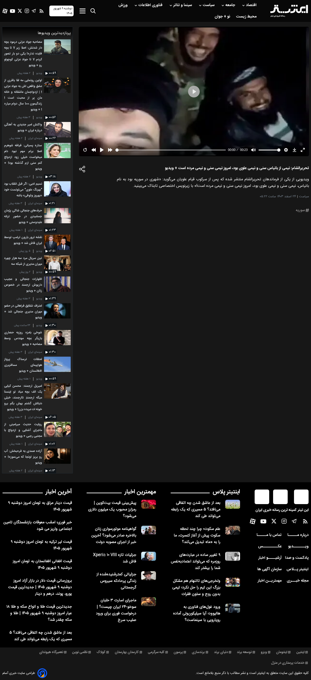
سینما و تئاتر (183, 5)
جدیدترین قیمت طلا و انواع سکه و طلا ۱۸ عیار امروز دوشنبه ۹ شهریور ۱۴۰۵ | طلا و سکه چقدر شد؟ (39, 613)
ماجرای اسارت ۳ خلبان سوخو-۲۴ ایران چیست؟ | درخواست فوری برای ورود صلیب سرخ (116, 610)
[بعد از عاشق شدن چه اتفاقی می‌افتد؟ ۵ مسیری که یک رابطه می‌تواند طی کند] (232, 504)
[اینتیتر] (289, 11)
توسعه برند (244, 652)
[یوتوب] (12, 11)
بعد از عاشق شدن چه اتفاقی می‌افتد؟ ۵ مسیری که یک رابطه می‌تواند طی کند (195, 509)
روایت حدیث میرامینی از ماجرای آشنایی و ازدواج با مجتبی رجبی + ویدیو (23, 430)
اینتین (300, 652)
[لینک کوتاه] (82, 170)
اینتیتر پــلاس (297, 569)
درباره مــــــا (298, 535)
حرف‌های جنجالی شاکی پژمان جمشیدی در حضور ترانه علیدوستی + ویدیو (23, 216)
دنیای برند (221, 652)
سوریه (300, 210)
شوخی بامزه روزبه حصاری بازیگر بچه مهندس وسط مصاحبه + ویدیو (23, 338)
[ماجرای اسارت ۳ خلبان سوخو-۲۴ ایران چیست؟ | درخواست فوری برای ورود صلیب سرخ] (148, 601)
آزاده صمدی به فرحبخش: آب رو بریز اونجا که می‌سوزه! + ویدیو (23, 457)
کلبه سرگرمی (156, 652)
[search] (93, 11)
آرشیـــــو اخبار (270, 558)
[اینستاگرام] (27, 11)
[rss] (41, 11)
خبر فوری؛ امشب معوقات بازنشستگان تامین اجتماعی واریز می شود (37, 525)
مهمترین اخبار (140, 492)
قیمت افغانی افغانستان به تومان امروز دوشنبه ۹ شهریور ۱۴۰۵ (42, 564)
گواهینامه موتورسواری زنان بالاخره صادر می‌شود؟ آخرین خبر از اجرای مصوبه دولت (113, 535)
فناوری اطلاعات (151, 5)
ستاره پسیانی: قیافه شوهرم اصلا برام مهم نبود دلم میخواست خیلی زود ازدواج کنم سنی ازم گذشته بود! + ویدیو (23, 157)
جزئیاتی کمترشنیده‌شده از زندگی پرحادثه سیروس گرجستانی (116, 581)
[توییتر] (19, 11)
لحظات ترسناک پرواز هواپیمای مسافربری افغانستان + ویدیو (23, 365)
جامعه (230, 5)
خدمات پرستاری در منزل (287, 663)
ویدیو (39, 73)
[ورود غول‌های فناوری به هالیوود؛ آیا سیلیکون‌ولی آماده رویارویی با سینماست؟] (232, 608)
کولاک (100, 652)
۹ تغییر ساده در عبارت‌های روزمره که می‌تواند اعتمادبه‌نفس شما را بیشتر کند (195, 561)
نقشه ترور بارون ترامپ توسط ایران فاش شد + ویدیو (23, 240)
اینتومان (281, 652)
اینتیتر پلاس (226, 492)
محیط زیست (247, 16)
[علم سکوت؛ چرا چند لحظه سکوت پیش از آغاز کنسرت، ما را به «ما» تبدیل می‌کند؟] (232, 530)
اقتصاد (252, 5)
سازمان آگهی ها (269, 569)
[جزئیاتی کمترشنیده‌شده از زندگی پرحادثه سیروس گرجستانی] (148, 575)
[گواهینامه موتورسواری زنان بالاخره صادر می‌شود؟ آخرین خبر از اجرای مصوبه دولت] (148, 530)
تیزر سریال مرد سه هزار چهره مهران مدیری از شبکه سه (23, 261)
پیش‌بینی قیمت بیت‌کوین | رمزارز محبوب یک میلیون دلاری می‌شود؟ (112, 509)
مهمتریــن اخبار (270, 580)
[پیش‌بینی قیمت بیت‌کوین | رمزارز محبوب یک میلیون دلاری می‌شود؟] (148, 504)
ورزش (123, 5)
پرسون (178, 652)
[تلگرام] (34, 11)
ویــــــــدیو (298, 546)
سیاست (209, 5)
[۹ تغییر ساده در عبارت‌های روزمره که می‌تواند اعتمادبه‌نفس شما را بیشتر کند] (232, 556)
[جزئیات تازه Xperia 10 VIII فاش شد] (148, 556)
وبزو (264, 652)
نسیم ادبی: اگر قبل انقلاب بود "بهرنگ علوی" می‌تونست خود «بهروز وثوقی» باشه (23, 189)
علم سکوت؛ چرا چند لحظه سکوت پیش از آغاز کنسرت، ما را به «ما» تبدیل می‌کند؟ (197, 535)
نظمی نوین (79, 652)
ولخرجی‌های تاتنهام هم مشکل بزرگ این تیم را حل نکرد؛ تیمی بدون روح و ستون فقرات (196, 587)
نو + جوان (223, 16)
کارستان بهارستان (127, 652)
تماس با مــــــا (269, 535)
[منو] (82, 11)
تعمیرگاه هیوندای (51, 652)
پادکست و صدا (297, 558)
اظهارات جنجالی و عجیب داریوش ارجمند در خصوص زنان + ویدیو (23, 285)
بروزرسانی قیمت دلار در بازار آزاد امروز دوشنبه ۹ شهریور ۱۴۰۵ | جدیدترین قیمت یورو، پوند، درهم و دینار (40, 587)
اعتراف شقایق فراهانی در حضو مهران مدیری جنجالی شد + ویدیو (23, 311)
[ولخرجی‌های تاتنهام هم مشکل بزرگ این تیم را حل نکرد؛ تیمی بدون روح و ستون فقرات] (232, 582)
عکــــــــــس (270, 546)
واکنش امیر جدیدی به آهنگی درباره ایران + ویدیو (23, 127)
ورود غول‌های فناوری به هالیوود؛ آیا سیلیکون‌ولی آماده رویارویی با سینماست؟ (196, 613)
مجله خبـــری (298, 580)
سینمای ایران (35, 138)
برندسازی (198, 652)
